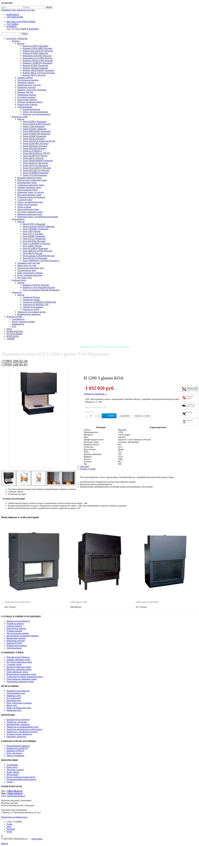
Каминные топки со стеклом (30, 192)
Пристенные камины (27, 99)
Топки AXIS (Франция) (34, 126)
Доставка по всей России (191, 405)
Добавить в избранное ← (95, 394)
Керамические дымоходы (29, 314)
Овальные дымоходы (16, 736)
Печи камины (18, 219)
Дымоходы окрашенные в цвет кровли (24, 729)
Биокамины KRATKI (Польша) (37, 55)
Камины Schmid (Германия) (35, 68)
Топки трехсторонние (27, 204)
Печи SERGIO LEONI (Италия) (37, 251)
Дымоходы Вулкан (31, 297)
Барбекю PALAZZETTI (17, 748)
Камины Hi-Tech (14, 643)
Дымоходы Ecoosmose (33, 307)
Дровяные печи (13, 695)
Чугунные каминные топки (30, 212)
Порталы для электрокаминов (36, 114)
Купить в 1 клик (142, 416)
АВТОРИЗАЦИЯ (14, 17)
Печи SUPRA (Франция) (34, 224)
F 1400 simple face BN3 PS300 (147, 602)
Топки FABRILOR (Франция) (36, 134)
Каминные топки (20, 116)
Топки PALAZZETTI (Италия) (37, 168)
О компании (12, 765)
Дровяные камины (26, 82)
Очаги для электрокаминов (35, 112)
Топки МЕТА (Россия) (33, 158)
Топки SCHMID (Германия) (35, 173)
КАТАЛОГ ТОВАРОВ (16, 38)
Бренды (20, 43)
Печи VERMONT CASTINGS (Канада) (41, 260)
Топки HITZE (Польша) (34, 138)
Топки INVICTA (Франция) (35, 165)
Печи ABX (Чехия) (31, 231)
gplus (8, 826)
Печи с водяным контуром (29, 275)
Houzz (9, 831)
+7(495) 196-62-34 (14, 361)
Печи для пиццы (14, 753)
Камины (16, 41)
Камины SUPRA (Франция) (35, 46)
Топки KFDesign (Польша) (35, 146)
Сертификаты (18, 319)
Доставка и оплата (15, 769)
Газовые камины (25, 77)
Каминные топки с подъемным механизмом (37, 217)
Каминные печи (13, 710)
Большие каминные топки (29, 177)
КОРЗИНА (11, 26)
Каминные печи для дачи (29, 85)
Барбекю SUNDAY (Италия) (36, 285)
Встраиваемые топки (27, 182)
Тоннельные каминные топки (20, 681)
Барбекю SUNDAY (15, 750)
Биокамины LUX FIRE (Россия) (37, 58)
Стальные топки (24, 199)
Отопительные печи (26, 270)
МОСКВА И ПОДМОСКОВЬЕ (20, 21)
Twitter (9, 824)
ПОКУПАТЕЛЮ (14, 317)
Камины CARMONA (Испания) (37, 63)
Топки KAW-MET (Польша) (36, 143)
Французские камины (27, 104)
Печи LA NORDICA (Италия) (36, 243)
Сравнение (125, 416)
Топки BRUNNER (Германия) (36, 131)
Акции (9, 782)
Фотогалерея (12, 774)
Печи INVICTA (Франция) (35, 258)
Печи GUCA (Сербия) (33, 234)
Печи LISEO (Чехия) (32, 246)
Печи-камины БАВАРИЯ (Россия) (39, 256)
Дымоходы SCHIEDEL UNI (35, 304)
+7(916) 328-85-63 (14, 364)
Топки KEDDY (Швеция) (34, 129)
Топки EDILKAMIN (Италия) (36, 124)
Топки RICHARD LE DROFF (36, 153)
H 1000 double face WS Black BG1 (17, 602)
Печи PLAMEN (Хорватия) (35, 248)
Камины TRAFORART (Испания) (38, 70)
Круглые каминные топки (29, 195)
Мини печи (11, 705)
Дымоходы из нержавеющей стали (22, 727)
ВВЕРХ (4, 843)
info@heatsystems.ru (16, 796)
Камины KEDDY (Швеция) (35, 53)
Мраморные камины (26, 95)
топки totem (37, 839)
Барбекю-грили (19, 280)
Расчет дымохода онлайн (23, 321)
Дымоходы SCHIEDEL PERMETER (39, 302)
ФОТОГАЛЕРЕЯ (14, 334)
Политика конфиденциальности (21, 779)
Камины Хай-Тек (25, 92)
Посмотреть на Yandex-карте (14, 817)
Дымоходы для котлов (16, 722)
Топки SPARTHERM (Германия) (38, 160)
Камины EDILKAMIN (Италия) (37, 48)
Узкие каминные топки (28, 209)
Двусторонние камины (27, 80)
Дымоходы (17, 292)
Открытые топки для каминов (31, 197)
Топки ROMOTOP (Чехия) (35, 156)
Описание (84, 466)
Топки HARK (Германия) (34, 136)
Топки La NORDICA (32, 151)
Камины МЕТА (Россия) (34, 75)
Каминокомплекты (31, 109)
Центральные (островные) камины (22, 636)
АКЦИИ (10, 339)
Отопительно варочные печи (30, 268)
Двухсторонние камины (17, 633)
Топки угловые (24, 207)
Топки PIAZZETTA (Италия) (36, 170)
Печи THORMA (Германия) (35, 229)
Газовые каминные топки (29, 187)
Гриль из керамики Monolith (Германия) (41, 290)
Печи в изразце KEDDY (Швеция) (39, 226)
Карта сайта (11, 767)
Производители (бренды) (18, 621)
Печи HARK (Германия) (34, 236)
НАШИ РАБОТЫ (14, 331)
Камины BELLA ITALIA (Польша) (39, 73)
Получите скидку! (190, 397)
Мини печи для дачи (26, 265)
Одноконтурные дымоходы (19, 734)
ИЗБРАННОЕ (12, 14)
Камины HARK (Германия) (35, 65)
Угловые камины (14, 631)
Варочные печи (13, 700)
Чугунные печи (24, 278)
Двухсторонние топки (27, 190)
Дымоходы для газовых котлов (31, 312)
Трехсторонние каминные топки (21, 679)
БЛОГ (9, 329)
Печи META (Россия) (32, 253)
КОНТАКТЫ (12, 336)
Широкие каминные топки (29, 214)
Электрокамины (24, 107)
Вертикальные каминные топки (32, 180)
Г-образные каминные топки (30, 185)
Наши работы (12, 772)
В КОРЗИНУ (33, 29)
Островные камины (26, 97)
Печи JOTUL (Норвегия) (34, 238)
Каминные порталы (26, 87)
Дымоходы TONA (31, 309)
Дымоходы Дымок (31, 299)
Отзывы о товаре (88, 469)
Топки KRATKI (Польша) (34, 148)
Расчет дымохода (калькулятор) (20, 777)
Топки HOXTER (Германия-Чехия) (39, 141)
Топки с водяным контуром (30, 202)
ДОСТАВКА (12, 24)
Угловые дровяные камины (30, 102)
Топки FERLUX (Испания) (35, 163)
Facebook (10, 829)
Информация (18, 324)
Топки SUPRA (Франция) (34, 121)
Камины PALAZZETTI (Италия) (38, 51)
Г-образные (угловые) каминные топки (24, 676)
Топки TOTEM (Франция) (35, 175)
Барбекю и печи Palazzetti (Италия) (39, 287)
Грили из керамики (15, 755)
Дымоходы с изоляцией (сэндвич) (22, 732)
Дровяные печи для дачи (28, 263)
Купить (111, 416)
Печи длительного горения (29, 273)
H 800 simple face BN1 (78, 602)
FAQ (14, 326)
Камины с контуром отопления (31, 90)
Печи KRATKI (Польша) (34, 241)
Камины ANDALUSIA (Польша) (38, 60)
